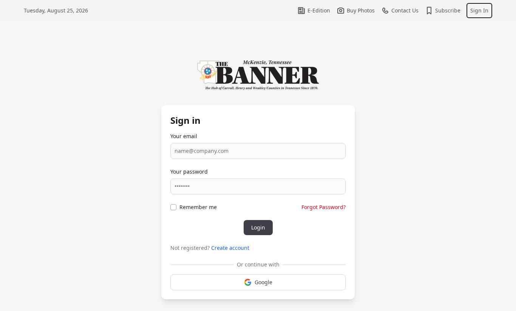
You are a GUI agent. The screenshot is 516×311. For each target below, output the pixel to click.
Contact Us (405, 10)
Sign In (479, 10)
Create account (230, 247)
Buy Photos (361, 10)
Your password (189, 171)
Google (263, 282)
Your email (183, 136)
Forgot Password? (323, 207)
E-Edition (318, 10)
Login (258, 227)
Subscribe (447, 10)
